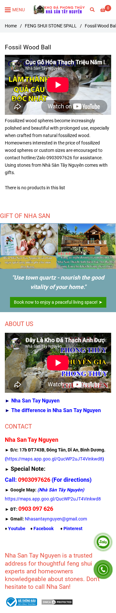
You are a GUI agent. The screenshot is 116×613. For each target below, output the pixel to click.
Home (11, 26)
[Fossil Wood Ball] (59, 9)
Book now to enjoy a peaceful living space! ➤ (58, 302)
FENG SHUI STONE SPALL (51, 26)
